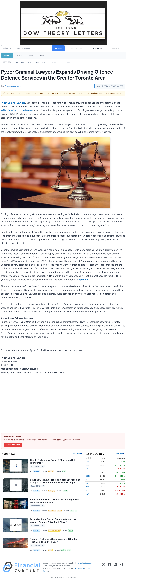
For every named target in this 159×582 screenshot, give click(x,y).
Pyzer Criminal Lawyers (13, 102)
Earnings (50, 471)
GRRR (63, 471)
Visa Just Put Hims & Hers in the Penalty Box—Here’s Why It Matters (54, 501)
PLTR (68, 550)
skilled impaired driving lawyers (17, 110)
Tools (41, 55)
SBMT (65, 491)
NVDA (88, 487)
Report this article (13, 445)
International (54, 62)
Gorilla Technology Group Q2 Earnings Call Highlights (52, 461)
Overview (20, 62)
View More (77, 454)
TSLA (87, 494)
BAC (87, 472)
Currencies (40, 62)
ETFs (31, 55)
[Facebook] (109, 567)
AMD (87, 469)
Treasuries (67, 62)
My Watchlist (97, 48)
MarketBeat (36, 471)
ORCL (87, 490)
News (30, 62)
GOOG (88, 476)
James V (83, 279)
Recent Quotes (76, 48)
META (87, 480)
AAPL (87, 465)
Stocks (19, 55)
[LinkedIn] (115, 567)
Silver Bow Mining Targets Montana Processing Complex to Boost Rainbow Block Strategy (55, 481)
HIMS (72, 510)
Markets (7, 55)
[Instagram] (121, 567)
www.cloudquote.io (85, 563)
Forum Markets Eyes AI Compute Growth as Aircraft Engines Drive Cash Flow (53, 520)
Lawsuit (60, 510)
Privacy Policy (79, 568)
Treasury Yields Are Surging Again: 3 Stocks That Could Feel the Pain (53, 540)
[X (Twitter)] (103, 567)
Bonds (50, 550)
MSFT (87, 483)
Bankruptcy (51, 491)
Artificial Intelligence (54, 530)
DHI (62, 550)
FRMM (71, 530)
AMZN (88, 462)
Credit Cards (52, 510)
